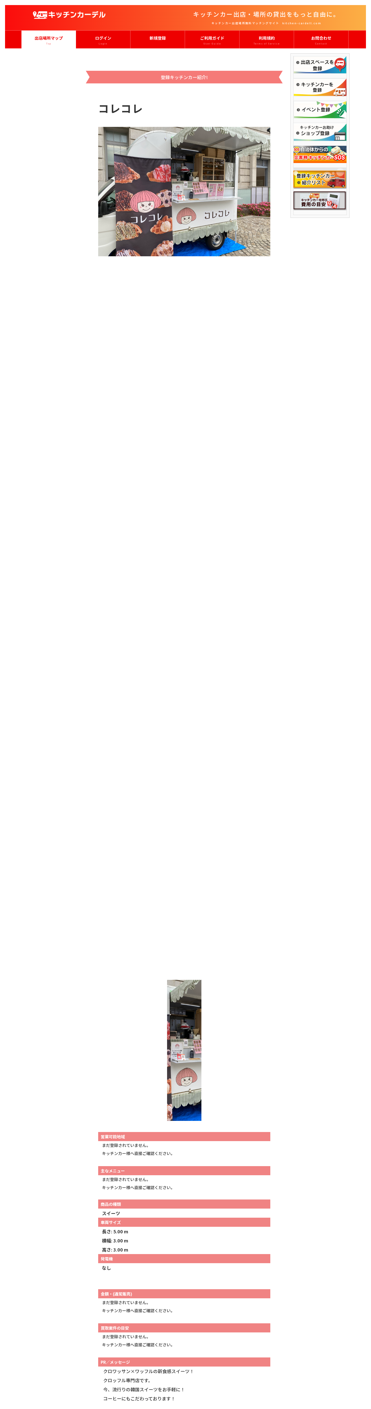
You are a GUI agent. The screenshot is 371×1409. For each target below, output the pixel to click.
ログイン (103, 40)
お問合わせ (321, 40)
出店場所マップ (49, 40)
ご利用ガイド (212, 40)
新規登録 (158, 38)
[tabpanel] (184, 549)
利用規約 (267, 40)
